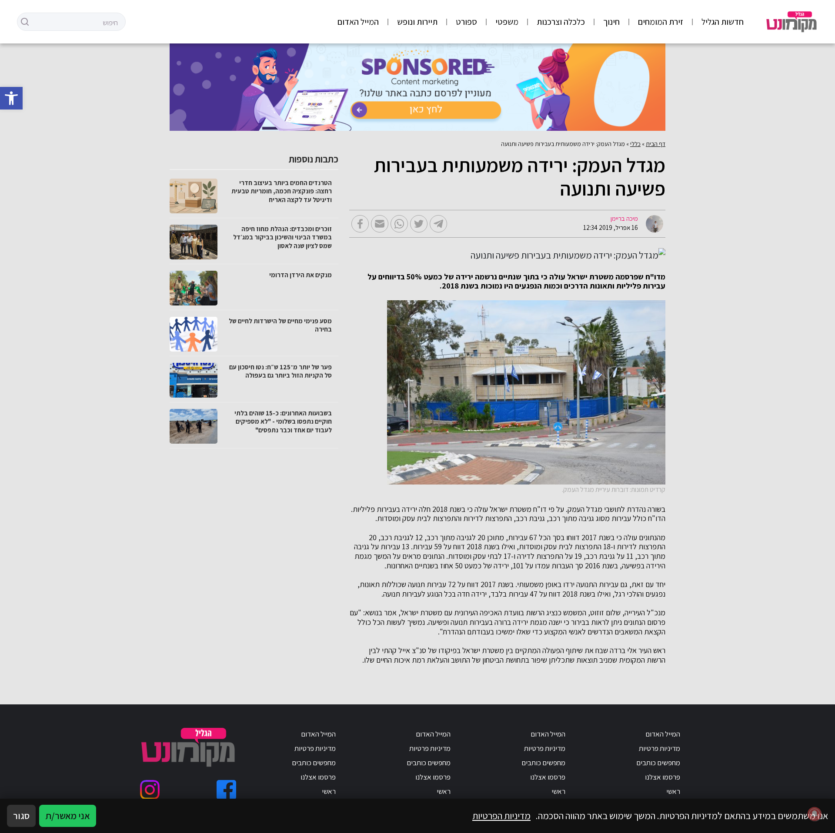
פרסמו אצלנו (662, 777)
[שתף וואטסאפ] (399, 223)
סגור (21, 816)
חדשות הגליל (722, 21)
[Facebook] (226, 790)
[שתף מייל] (379, 223)
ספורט (466, 21)
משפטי (506, 21)
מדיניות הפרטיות (501, 816)
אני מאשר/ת (67, 816)
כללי (635, 144)
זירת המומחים (660, 21)
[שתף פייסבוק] (360, 223)
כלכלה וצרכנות (561, 21)
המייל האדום (358, 21)
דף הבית (655, 144)
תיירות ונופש (417, 21)
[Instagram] (150, 790)
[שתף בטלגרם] (438, 223)
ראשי (673, 791)
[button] (11, 98)
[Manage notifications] (815, 814)
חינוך (611, 21)
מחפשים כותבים (658, 762)
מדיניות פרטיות (659, 748)
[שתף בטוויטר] (419, 223)
